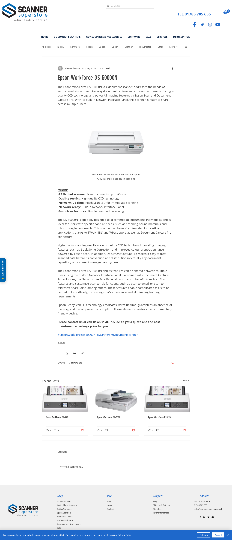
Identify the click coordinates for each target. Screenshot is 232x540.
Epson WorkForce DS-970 (57, 417)
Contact (110, 509)
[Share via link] (82, 353)
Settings (204, 535)
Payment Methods (161, 512)
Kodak (89, 46)
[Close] (228, 534)
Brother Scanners (65, 516)
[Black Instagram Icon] (204, 517)
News (109, 505)
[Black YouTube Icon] (212, 517)
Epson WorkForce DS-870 (159, 417)
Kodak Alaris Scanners (67, 505)
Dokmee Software (65, 520)
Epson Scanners (64, 512)
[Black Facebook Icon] (200, 517)
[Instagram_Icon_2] (210, 24)
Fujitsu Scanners (64, 509)
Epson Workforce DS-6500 (108, 417)
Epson (115, 46)
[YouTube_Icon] (217, 24)
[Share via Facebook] (59, 353)
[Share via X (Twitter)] (66, 353)
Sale (59, 528)
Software (75, 46)
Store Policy (158, 509)
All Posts (46, 46)
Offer (160, 46)
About (109, 501)
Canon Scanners (64, 501)
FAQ (155, 501)
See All (186, 380)
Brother (129, 46)
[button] (226, 11)
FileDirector (145, 46)
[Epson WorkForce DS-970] (65, 399)
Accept (218, 535)
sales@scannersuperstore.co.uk (208, 509)
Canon (102, 46)
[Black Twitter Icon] (208, 517)
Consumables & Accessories (69, 524)
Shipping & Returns (161, 505)
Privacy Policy (125, 535)
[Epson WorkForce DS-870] (167, 399)
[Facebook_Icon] (194, 24)
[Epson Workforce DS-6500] (116, 399)
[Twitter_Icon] (202, 24)
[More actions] (172, 68)
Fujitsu (60, 46)
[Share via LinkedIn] (74, 353)
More (172, 46)
